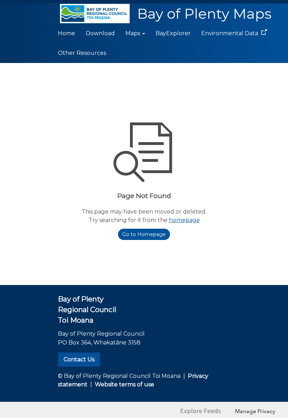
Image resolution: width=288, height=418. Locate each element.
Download (100, 33)
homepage (184, 220)
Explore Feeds (200, 411)
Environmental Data (230, 33)
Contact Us (79, 359)
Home (66, 33)
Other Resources (82, 53)
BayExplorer (173, 33)
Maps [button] (133, 33)
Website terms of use (124, 384)
